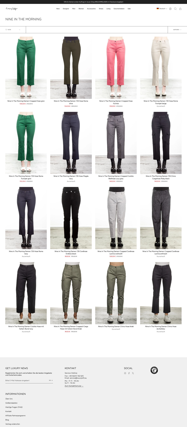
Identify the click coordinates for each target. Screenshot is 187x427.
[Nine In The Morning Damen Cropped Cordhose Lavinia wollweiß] (116, 218)
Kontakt (8, 411)
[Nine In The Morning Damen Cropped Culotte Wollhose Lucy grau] (116, 143)
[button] (66, 9)
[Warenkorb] (180, 9)
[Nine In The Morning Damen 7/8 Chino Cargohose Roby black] (161, 143)
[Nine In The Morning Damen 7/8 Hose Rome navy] (26, 218)
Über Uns (8, 399)
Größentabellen (11, 403)
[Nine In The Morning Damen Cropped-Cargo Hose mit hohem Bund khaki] (71, 293)
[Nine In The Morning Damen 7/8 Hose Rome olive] (71, 68)
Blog (7, 420)
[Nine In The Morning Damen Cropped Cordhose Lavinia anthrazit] (161, 218)
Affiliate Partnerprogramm (15, 416)
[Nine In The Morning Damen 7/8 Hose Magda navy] (71, 143)
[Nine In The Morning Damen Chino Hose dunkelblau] (161, 293)
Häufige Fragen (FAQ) (14, 407)
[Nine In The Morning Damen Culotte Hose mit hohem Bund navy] (26, 293)
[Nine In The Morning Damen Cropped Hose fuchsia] (116, 68)
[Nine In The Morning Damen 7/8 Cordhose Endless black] (71, 218)
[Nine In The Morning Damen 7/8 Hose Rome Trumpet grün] (26, 143)
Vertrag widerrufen (12, 424)
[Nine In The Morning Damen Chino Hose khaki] (116, 293)
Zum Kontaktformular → (74, 386)
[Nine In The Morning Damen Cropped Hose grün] (26, 68)
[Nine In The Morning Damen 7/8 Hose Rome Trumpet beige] (161, 68)
